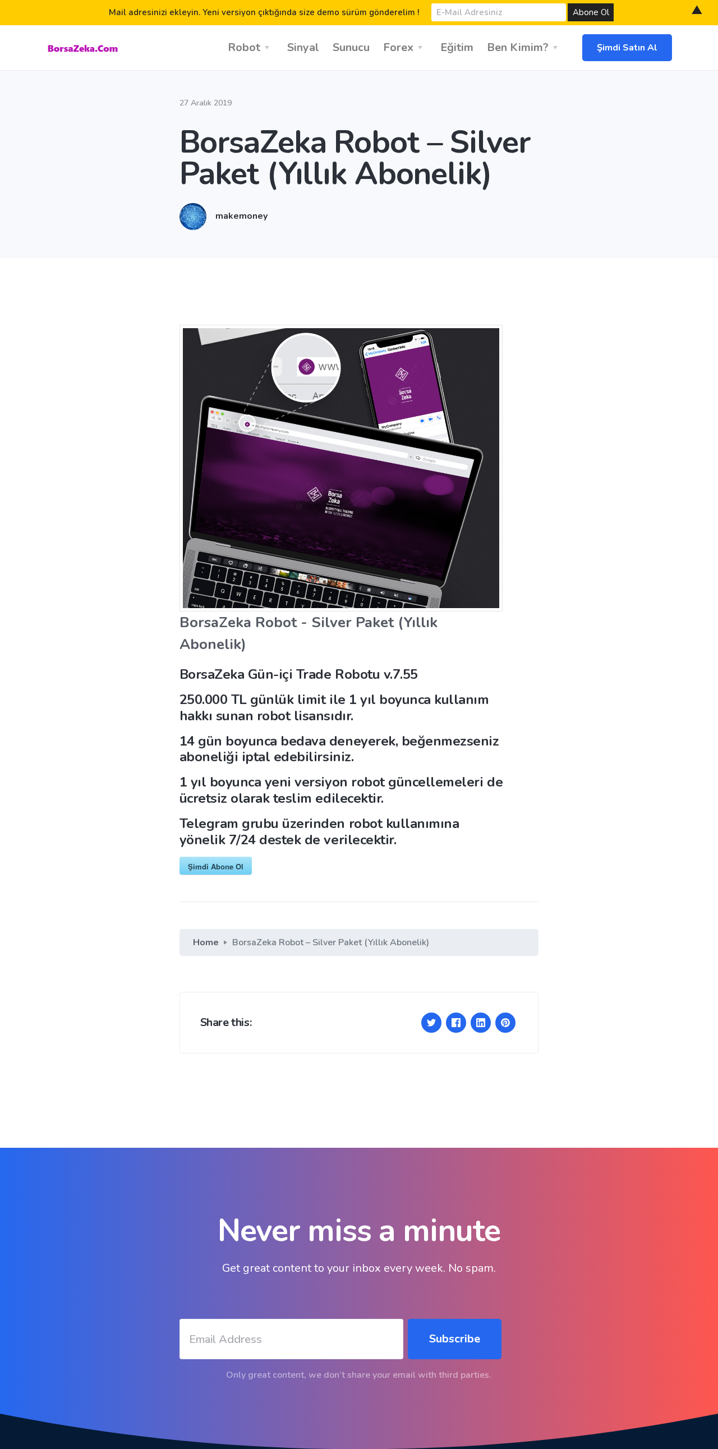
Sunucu (351, 47)
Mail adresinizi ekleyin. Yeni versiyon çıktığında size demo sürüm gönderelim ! (264, 12)
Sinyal (303, 47)
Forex (398, 47)
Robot (244, 47)
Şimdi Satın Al (627, 48)
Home (206, 942)
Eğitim (456, 47)
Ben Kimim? (518, 47)
